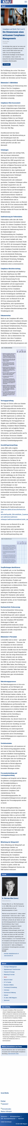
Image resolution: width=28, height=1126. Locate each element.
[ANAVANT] (8, 1105)
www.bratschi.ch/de (13, 1053)
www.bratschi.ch (8, 955)
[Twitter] (12, 1096)
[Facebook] (2, 1096)
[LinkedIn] (5, 1096)
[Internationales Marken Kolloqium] (8, 1110)
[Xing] (8, 1096)
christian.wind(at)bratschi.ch (11, 953)
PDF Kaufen (6, 64)
